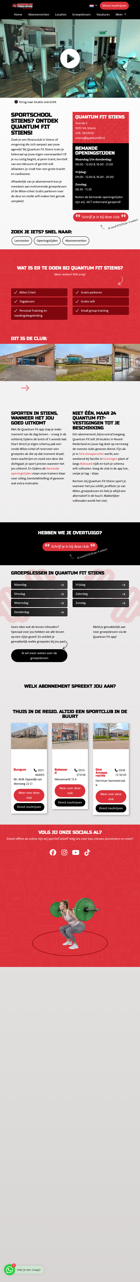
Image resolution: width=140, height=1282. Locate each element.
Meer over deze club (29, 795)
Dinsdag (19, 594)
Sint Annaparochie (91, 454)
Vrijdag (80, 584)
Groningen (110, 459)
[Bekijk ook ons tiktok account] (87, 854)
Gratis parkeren (91, 292)
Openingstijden (47, 240)
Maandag (20, 584)
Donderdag (21, 612)
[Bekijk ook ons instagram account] (64, 854)
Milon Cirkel (27, 292)
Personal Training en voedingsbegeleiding (30, 313)
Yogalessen (26, 301)
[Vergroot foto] (28, 362)
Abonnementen (75, 240)
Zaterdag (82, 594)
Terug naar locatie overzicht (37, 102)
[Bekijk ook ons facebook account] (53, 854)
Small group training (94, 310)
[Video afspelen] (70, 58)
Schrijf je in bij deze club (100, 217)
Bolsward (86, 463)
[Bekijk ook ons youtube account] (76, 854)
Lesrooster (22, 240)
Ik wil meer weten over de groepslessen (39, 655)
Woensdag (21, 603)
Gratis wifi (87, 301)
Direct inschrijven (114, 5)
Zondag (81, 603)
